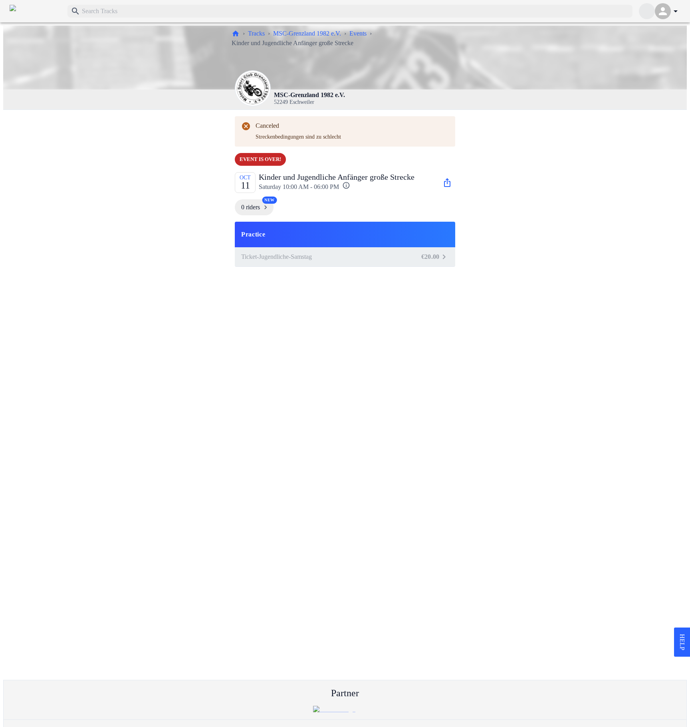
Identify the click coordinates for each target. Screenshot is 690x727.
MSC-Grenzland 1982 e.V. (307, 33)
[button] (345, 234)
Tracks (256, 33)
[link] (35, 11)
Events (358, 33)
